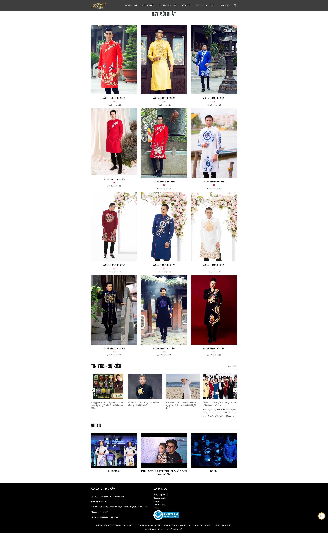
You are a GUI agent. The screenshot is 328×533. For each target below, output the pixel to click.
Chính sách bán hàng (174, 525)
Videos (186, 5)
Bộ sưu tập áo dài (160, 495)
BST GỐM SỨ (114, 471)
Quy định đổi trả (224, 525)
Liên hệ (223, 5)
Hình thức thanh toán (200, 525)
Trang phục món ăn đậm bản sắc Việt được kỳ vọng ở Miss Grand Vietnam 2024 (107, 405)
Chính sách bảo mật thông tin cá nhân (115, 525)
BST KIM (213, 471)
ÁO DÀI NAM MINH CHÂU (114, 98)
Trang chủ (130, 5)
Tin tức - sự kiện (204, 5)
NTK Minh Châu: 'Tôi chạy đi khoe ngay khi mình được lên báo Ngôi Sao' (181, 405)
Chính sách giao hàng (149, 525)
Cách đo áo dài (168, 5)
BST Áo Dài (148, 5)
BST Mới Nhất (164, 13)
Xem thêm (233, 366)
